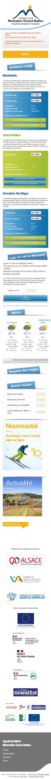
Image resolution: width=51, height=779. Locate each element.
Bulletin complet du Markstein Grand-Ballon (30, 360)
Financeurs (7, 757)
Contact (5, 750)
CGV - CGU (32, 774)
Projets (5, 760)
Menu (25, 54)
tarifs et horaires (25, 298)
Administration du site (36, 776)
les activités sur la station (25, 125)
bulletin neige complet (25, 120)
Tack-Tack (23, 776)
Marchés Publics (8, 753)
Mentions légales (43, 774)
